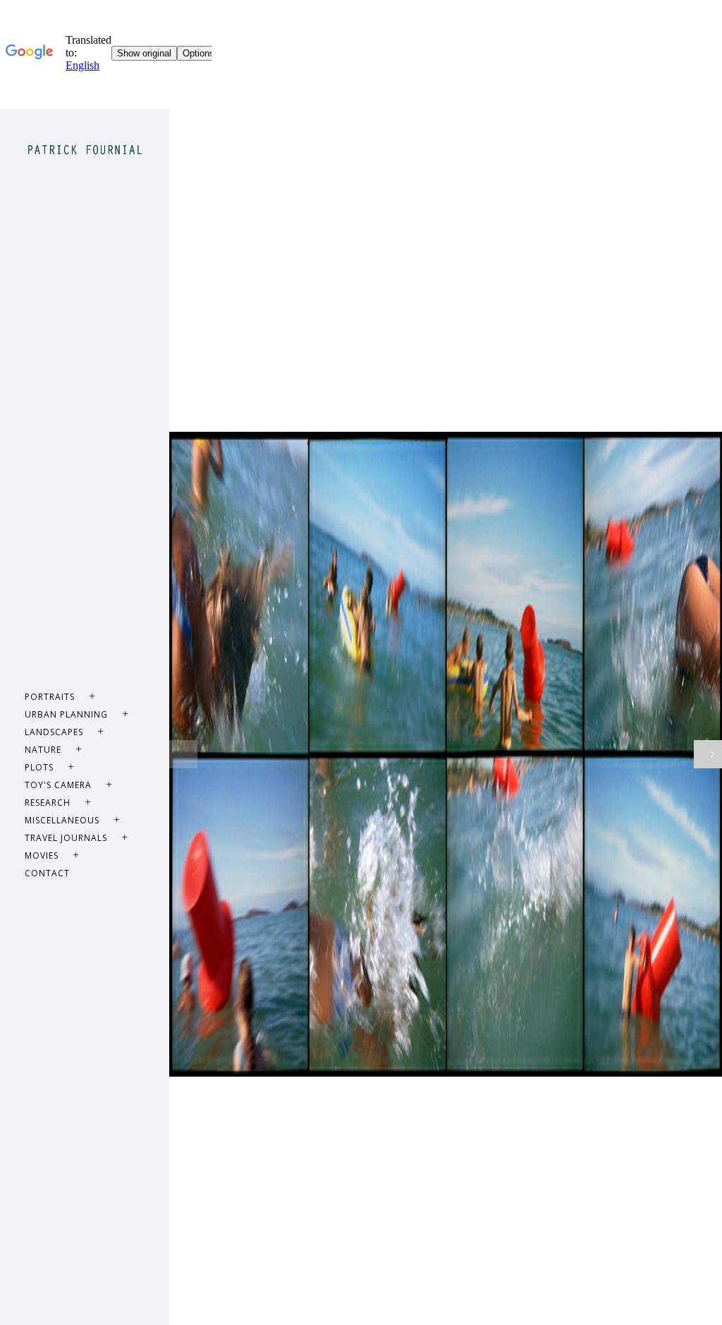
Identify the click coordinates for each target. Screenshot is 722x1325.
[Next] (708, 754)
